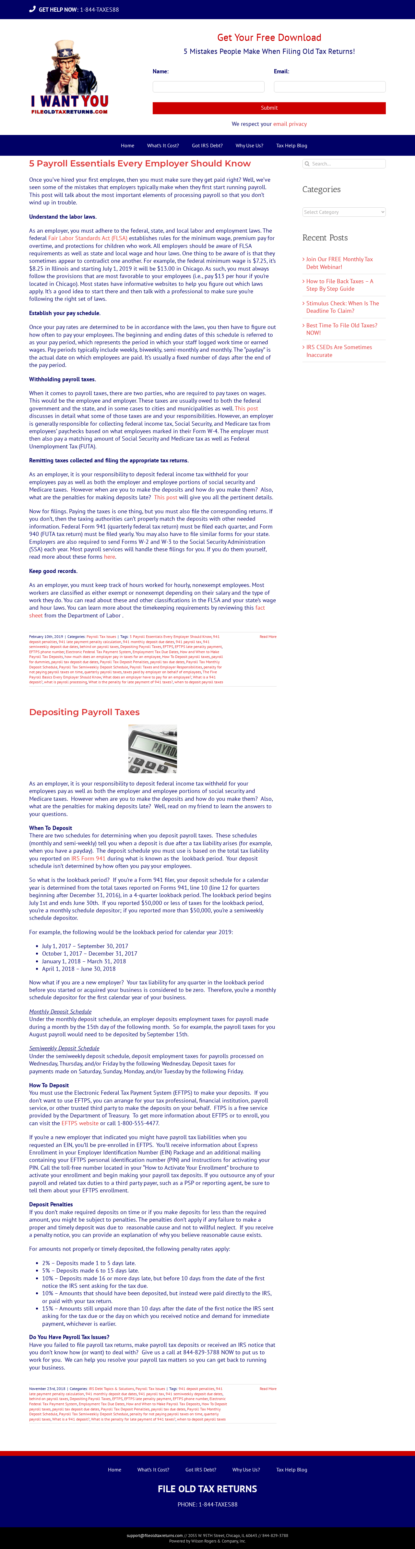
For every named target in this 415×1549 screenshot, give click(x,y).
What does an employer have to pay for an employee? (147, 677)
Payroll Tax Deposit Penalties (124, 661)
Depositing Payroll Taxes (140, 646)
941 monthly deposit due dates (148, 641)
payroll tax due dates (167, 661)
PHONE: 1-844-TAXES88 (208, 1504)
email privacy (290, 124)
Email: (281, 71)
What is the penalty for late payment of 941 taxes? (131, 681)
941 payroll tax (188, 641)
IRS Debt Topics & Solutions (111, 1388)
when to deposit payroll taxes (198, 681)
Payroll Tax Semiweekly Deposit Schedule (93, 667)
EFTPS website (80, 1123)
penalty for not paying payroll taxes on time (166, 1413)
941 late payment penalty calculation (90, 641)
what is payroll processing (65, 681)
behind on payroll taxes (99, 646)
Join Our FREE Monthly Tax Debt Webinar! (339, 262)
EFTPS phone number (46, 651)
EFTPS (168, 646)
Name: (161, 71)
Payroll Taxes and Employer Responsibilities (166, 667)
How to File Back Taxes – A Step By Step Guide (339, 284)
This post (246, 408)
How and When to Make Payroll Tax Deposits (163, 1403)
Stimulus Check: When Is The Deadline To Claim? (342, 306)
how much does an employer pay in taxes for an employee (112, 656)
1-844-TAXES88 (80, 9)
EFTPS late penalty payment (198, 646)
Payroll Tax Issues (101, 636)
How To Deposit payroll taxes (186, 656)
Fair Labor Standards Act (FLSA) (87, 238)
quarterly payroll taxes (103, 671)
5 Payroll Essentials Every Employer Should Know (140, 163)
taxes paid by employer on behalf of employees (162, 671)
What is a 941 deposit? (70, 1419)
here (109, 556)
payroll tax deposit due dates (74, 661)
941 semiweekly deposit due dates (194, 1393)
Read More (268, 636)
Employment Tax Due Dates (155, 651)
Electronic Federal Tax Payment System (98, 651)
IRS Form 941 (88, 858)
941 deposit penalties (196, 1388)
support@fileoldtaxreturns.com (155, 1535)
